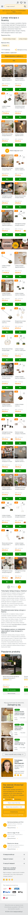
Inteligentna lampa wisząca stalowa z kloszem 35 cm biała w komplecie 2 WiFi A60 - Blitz (20, 516)
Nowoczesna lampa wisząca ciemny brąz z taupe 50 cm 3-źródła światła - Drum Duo (20, 196)
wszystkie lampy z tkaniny (10, 626)
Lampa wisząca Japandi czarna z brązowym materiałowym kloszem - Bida (19, 460)
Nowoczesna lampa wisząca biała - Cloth (7, 349)
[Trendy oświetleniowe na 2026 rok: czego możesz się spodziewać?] (7, 744)
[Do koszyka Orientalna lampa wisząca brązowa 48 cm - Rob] (20, 117)
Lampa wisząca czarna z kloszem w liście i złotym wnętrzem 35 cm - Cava (20, 294)
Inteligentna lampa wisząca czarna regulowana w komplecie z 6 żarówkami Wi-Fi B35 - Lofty (7, 433)
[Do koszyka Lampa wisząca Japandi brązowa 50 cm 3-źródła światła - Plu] (7, 234)
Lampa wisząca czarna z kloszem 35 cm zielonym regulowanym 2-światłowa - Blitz (7, 516)
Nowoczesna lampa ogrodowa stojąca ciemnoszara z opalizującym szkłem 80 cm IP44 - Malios (11, 677)
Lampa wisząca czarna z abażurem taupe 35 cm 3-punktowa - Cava (20, 544)
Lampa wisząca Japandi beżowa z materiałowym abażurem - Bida (20, 79)
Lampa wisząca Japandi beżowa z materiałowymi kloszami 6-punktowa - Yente (7, 294)
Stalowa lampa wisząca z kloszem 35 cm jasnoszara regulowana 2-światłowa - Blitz (20, 433)
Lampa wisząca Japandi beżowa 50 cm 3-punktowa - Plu (7, 79)
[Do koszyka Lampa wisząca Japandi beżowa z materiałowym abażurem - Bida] (20, 89)
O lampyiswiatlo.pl (8, 854)
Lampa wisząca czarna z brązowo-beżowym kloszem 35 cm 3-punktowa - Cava (20, 377)
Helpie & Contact (8, 859)
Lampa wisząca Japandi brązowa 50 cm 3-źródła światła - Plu (7, 224)
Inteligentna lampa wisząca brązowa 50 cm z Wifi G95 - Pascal (20, 488)
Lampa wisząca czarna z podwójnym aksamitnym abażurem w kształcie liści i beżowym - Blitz (6, 266)
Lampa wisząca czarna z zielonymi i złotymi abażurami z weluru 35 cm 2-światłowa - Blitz (20, 349)
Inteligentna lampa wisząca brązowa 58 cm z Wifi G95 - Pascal (7, 196)
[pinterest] (21, 775)
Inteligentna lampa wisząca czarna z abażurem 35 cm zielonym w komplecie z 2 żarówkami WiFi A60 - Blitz (20, 224)
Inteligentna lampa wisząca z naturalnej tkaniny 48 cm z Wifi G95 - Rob (20, 571)
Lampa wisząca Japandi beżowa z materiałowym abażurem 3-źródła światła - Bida (20, 266)
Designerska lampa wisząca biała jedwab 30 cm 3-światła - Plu (20, 322)
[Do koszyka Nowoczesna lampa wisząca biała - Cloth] (7, 359)
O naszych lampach (9, 863)
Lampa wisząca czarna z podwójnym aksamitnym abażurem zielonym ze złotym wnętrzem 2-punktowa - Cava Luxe (7, 107)
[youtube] (12, 879)
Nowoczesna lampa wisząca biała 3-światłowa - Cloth (7, 544)
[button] (14, 12)
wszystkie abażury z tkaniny (19, 624)
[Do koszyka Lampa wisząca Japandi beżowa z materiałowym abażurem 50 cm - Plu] (7, 498)
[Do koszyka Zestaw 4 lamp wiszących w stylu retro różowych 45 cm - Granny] (7, 470)
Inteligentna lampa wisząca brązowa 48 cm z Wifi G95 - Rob (7, 571)
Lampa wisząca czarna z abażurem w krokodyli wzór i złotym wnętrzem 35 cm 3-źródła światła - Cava (20, 169)
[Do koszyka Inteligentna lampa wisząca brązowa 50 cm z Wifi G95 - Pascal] (20, 498)
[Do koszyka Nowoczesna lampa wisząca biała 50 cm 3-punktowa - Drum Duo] (7, 179)
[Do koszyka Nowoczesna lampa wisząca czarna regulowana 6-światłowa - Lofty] (7, 387)
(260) (10, 679)
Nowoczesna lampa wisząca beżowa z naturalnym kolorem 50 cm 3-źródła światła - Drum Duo (7, 134)
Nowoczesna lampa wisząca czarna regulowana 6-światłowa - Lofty (7, 377)
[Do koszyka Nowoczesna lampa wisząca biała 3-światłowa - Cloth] (7, 554)
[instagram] (18, 775)
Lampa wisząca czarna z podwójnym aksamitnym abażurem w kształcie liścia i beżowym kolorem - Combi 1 (20, 405)
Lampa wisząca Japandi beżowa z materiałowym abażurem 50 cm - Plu (7, 488)
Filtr (14, 60)
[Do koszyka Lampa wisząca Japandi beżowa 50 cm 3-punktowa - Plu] (7, 89)
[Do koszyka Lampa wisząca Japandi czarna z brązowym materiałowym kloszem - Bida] (20, 470)
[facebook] (15, 775)
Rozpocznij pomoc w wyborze (13, 56)
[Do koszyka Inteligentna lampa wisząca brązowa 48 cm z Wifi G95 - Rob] (7, 581)
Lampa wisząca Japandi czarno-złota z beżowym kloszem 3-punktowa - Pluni (19, 134)
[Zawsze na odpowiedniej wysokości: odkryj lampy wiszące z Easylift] (7, 729)
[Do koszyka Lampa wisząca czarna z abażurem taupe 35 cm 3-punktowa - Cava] (20, 554)
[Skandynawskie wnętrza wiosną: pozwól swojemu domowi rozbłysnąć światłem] (7, 714)
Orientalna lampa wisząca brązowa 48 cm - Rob (20, 107)
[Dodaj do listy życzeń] (10, 67)
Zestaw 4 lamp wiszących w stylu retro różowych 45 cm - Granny (7, 460)
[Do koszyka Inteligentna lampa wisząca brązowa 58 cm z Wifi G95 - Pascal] (7, 207)
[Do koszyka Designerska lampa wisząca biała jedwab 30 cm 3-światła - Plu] (20, 332)
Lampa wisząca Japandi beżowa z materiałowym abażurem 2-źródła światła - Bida (7, 405)
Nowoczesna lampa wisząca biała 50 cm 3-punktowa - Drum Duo (7, 169)
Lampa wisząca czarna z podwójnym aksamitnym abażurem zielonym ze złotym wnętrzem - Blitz (7, 322)
